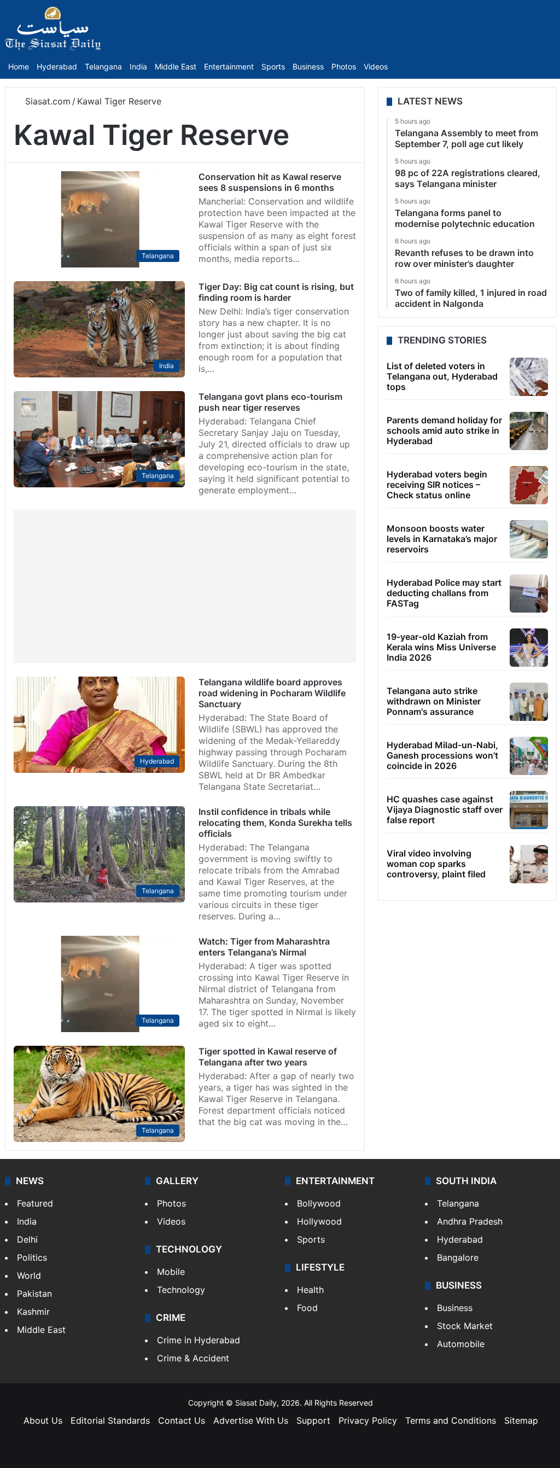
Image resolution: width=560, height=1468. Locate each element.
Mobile (171, 1271)
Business (308, 66)
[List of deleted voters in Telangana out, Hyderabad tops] (529, 377)
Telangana (103, 66)
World (29, 1275)
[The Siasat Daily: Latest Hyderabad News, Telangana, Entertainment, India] (53, 28)
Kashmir (33, 1311)
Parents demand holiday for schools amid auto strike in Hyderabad (444, 430)
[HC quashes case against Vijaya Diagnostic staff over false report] (529, 810)
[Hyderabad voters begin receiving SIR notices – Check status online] (529, 485)
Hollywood (319, 1221)
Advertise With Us (250, 1420)
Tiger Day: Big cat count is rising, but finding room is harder (276, 292)
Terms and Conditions (450, 1420)
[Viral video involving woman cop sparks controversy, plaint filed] (529, 864)
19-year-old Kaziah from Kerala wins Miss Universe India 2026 (441, 647)
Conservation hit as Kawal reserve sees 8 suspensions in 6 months (270, 182)
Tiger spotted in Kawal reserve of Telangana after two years (268, 1057)
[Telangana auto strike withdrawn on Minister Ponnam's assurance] (529, 702)
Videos (376, 66)
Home (18, 66)
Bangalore (458, 1257)
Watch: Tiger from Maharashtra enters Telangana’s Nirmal (264, 947)
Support (313, 1420)
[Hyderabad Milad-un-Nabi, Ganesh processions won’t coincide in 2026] (529, 756)
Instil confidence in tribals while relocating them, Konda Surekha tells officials (275, 822)
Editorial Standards (110, 1420)
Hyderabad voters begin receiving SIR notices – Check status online (437, 484)
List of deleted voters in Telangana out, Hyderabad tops (442, 376)
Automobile (461, 1343)
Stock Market (465, 1325)
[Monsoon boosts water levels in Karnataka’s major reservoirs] (529, 539)
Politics (32, 1257)
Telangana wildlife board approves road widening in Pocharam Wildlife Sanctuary (272, 693)
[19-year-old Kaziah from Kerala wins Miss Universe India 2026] (529, 647)
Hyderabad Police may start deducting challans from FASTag (444, 593)
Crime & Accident (193, 1358)
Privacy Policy (368, 1420)
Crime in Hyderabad (198, 1340)
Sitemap (521, 1420)
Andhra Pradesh (470, 1221)
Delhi (27, 1239)
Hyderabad (57, 66)
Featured (35, 1203)
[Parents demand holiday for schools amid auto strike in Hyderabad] (529, 431)
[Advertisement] (185, 586)
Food (307, 1307)
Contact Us (181, 1420)
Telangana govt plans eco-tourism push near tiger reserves (270, 402)
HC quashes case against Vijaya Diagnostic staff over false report (445, 809)
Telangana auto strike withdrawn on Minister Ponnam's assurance (434, 701)
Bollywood (319, 1203)
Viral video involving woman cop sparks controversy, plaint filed (436, 863)
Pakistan (34, 1293)
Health (310, 1289)
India (138, 66)
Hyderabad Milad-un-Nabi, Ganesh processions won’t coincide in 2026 (442, 755)
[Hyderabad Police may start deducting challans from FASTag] (529, 593)
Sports (273, 66)
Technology (181, 1289)
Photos (343, 66)
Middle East (175, 66)
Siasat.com (46, 101)
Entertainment (229, 66)
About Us (43, 1420)
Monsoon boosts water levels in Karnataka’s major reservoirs (442, 539)
